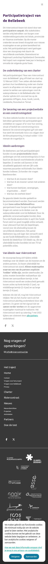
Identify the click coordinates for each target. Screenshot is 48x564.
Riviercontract (11, 397)
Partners (9, 419)
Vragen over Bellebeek (12, 384)
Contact (7, 378)
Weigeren (15, 556)
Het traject (10, 367)
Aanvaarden (31, 556)
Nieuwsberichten (10, 408)
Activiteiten (8, 414)
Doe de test (10, 425)
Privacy (6, 387)
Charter (8, 391)
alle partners (32, 316)
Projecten (7, 411)
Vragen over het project (13, 381)
